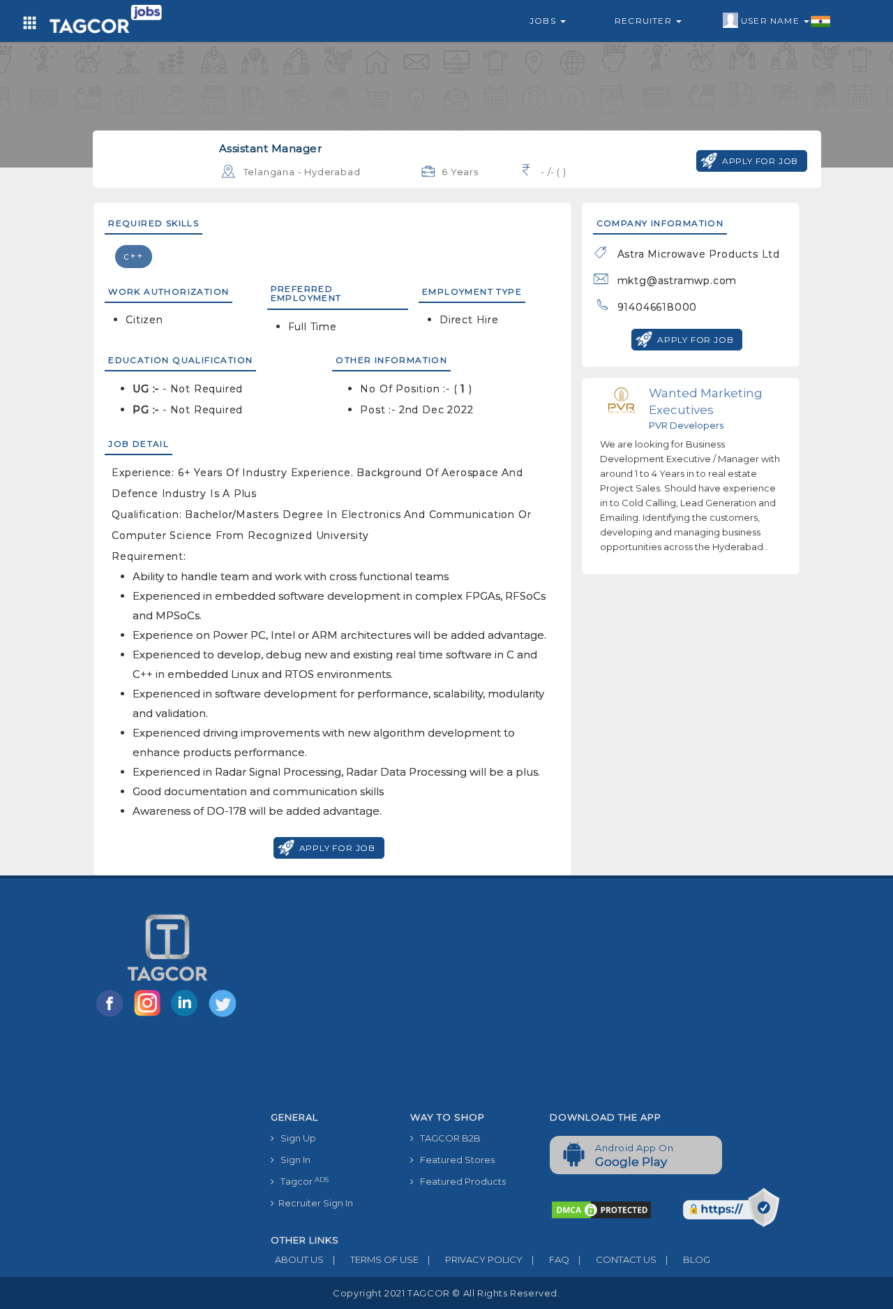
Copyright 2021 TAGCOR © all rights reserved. (446, 1293)
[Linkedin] (188, 1016)
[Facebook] (112, 1016)
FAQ (550, 1259)
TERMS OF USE (376, 1259)
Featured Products (460, 1181)
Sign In (292, 1159)
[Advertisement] (539, 1000)
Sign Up (295, 1138)
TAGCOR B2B (447, 1138)
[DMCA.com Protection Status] (601, 1209)
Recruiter (645, 20)
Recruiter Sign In (313, 1202)
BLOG (688, 1259)
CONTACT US (617, 1259)
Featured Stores (454, 1159)
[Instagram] (150, 1016)
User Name (771, 20)
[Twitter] (224, 1016)
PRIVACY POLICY (475, 1259)
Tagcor (301, 1182)
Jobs (544, 20)
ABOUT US (297, 1259)
